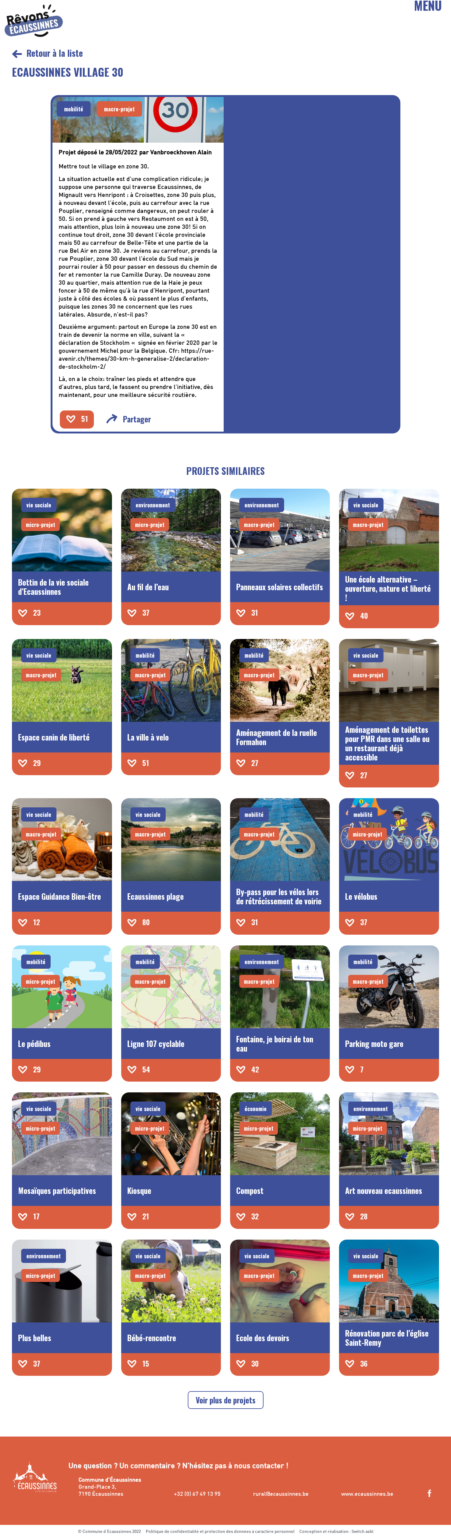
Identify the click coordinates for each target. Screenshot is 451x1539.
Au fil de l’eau (148, 586)
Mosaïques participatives (57, 1190)
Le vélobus (361, 896)
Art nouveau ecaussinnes (383, 1190)
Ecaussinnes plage (155, 896)
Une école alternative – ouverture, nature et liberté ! (388, 588)
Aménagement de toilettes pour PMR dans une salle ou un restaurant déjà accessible (387, 743)
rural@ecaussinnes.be (281, 1494)
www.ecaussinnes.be (367, 1494)
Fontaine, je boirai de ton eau (274, 1043)
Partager (137, 419)
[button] (74, 109)
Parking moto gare (374, 1043)
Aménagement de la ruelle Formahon (276, 737)
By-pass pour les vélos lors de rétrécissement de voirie (279, 896)
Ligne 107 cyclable (155, 1043)
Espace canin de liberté (54, 737)
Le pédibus (34, 1043)
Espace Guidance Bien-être (59, 896)
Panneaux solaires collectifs (279, 586)
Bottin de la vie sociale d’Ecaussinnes (53, 586)
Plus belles (34, 1337)
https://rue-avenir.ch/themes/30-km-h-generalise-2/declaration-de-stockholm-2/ (136, 359)
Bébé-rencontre (151, 1337)
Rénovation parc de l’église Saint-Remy (387, 1337)
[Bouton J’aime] (70, 419)
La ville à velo (148, 737)
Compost (250, 1190)
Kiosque (139, 1190)
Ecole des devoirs (262, 1337)
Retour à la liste (54, 53)
